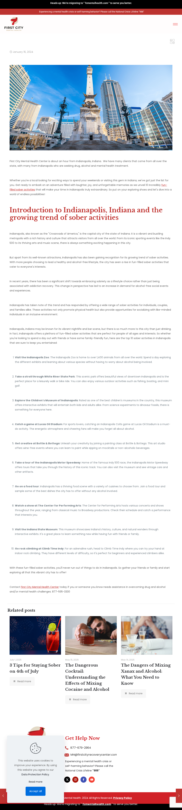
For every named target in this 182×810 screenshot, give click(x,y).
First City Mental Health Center (40, 587)
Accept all (35, 791)
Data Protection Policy (35, 774)
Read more (35, 782)
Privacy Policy (122, 798)
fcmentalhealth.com (96, 3)
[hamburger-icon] (175, 24)
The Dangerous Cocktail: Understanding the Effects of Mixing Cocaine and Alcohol (87, 677)
